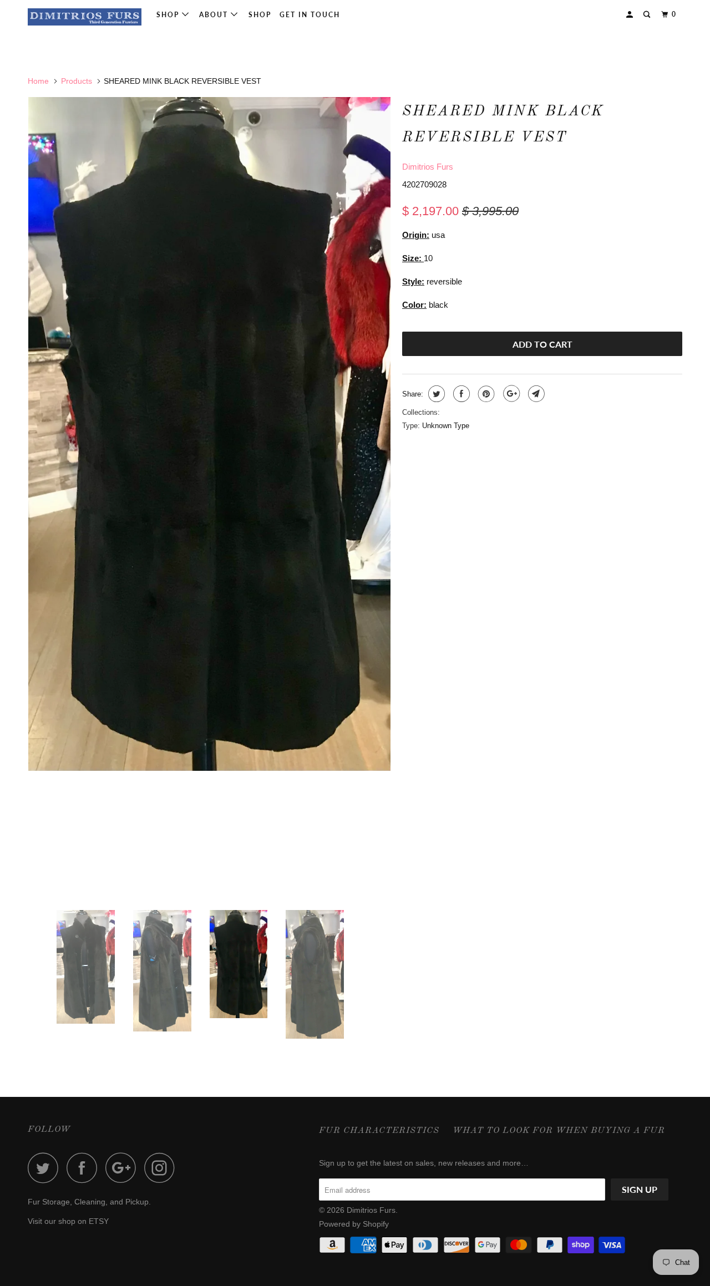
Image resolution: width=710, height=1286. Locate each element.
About (215, 15)
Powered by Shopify (354, 1223)
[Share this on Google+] (510, 393)
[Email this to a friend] (535, 393)
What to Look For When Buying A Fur (559, 1130)
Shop (169, 15)
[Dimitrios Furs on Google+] (123, 1167)
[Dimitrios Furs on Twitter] (46, 1167)
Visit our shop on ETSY (68, 1221)
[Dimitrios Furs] (84, 17)
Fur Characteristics (379, 1130)
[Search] (648, 15)
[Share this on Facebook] (460, 393)
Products (76, 81)
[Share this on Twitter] (435, 393)
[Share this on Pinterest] (485, 393)
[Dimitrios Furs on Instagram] (162, 1167)
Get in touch (310, 15)
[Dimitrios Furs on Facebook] (85, 1167)
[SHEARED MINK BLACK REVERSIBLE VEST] (209, 433)
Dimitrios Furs (427, 166)
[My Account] (630, 15)
